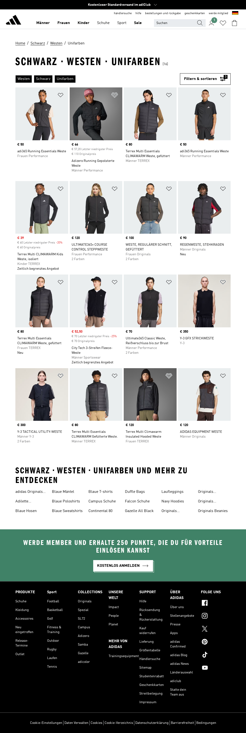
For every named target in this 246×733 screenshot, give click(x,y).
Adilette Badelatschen (26, 502)
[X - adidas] (216, 629)
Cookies (96, 723)
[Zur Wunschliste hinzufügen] (60, 96)
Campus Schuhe (102, 501)
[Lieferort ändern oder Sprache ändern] (235, 13)
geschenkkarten (194, 13)
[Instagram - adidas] (216, 616)
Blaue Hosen (26, 511)
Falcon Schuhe (137, 501)
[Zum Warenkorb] (234, 23)
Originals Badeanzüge (171, 511)
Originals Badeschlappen (211, 492)
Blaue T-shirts (100, 492)
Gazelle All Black (139, 511)
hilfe (138, 13)
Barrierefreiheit (182, 723)
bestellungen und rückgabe (163, 13)
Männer (43, 23)
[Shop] (13, 20)
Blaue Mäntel (63, 492)
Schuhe (103, 23)
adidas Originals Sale (29, 492)
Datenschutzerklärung (152, 723)
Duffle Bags (135, 492)
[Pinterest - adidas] (216, 642)
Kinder (83, 23)
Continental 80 (100, 511)
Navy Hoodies (172, 501)
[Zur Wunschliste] (223, 23)
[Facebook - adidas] (216, 603)
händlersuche (123, 13)
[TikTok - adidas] (216, 655)
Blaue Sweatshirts (67, 511)
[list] (97, 79)
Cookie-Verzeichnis (119, 723)
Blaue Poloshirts (66, 501)
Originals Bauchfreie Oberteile (207, 502)
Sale (138, 23)
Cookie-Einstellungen (46, 723)
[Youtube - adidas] (216, 668)
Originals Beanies (213, 511)
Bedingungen (206, 723)
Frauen (63, 23)
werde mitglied (218, 13)
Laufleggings (172, 492)
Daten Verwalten (76, 723)
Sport (121, 23)
